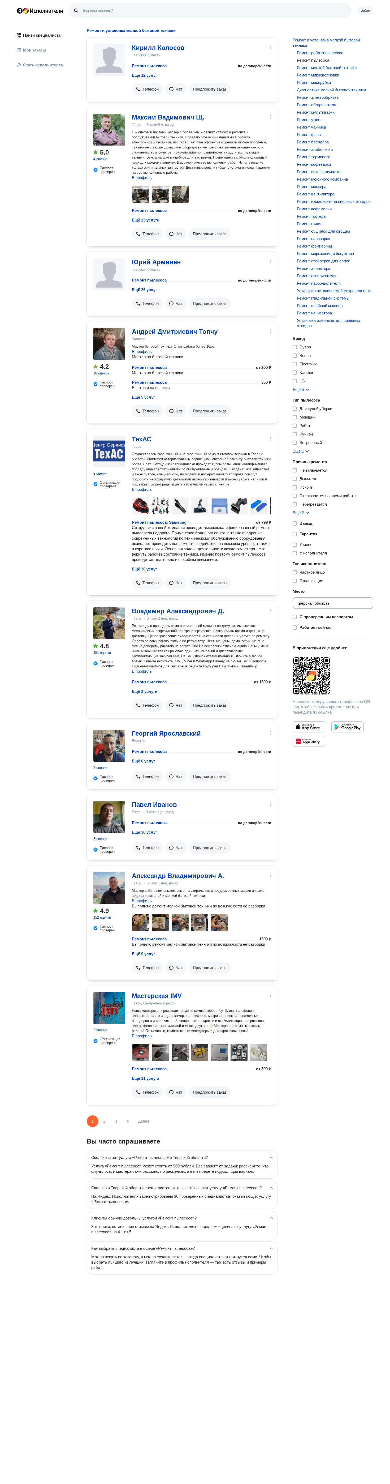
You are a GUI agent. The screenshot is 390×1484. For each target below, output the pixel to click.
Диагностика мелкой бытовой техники (331, 90)
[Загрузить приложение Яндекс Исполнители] (333, 676)
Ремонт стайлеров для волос (323, 261)
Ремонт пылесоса (149, 65)
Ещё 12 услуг (144, 75)
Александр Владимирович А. (178, 875)
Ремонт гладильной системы (323, 298)
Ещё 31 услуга (145, 1078)
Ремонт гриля (309, 223)
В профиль (142, 177)
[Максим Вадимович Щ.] (109, 130)
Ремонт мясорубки (314, 82)
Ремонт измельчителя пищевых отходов (334, 201)
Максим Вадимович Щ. (168, 117)
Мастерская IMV (157, 995)
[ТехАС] (109, 451)
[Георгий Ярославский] (109, 746)
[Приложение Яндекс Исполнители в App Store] (309, 726)
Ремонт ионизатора (314, 313)
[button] (147, 89)
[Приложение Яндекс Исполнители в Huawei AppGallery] (309, 741)
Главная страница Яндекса (20, 11)
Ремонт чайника (311, 127)
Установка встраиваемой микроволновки (334, 290)
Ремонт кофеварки (314, 164)
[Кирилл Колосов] (109, 60)
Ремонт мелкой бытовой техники (327, 67)
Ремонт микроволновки (318, 75)
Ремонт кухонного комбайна (322, 179)
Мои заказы (34, 50)
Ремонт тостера (311, 216)
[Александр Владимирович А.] (109, 888)
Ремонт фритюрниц (314, 246)
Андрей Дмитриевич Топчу (175, 331)
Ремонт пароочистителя (319, 283)
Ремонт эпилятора (313, 268)
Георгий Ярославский (166, 733)
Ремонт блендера (313, 142)
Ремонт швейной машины (320, 305)
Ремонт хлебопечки (315, 149)
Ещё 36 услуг (144, 832)
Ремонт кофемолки (314, 209)
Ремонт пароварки (313, 238)
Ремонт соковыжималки (318, 171)
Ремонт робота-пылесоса (320, 52)
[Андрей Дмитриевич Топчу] (109, 344)
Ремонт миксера (311, 186)
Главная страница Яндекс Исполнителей (40, 11)
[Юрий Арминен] (109, 274)
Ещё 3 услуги (144, 691)
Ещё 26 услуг (144, 289)
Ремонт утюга (309, 119)
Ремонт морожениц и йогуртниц (325, 253)
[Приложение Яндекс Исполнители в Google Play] (347, 726)
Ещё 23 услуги (145, 220)
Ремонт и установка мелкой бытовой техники (326, 43)
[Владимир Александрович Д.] (109, 623)
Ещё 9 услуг (143, 954)
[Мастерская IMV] (109, 1008)
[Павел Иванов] (109, 817)
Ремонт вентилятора (315, 194)
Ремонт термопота (313, 157)
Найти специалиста (41, 35)
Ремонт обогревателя (316, 105)
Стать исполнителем (43, 65)
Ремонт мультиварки (316, 112)
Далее (143, 1121)
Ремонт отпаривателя (316, 276)
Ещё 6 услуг (143, 761)
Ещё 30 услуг (144, 569)
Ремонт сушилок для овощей (323, 231)
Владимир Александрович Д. (178, 611)
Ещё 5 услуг (143, 397)
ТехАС (141, 439)
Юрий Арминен (156, 262)
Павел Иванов (154, 804)
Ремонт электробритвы (318, 97)
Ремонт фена (309, 134)
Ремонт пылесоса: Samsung (159, 522)
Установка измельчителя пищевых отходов (328, 323)
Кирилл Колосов (158, 47)
